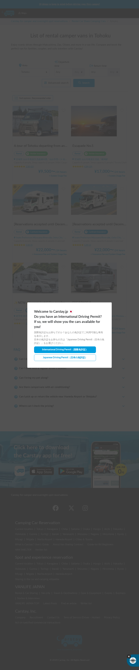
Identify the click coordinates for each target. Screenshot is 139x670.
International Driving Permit (65, 349)
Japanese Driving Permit (65, 357)
